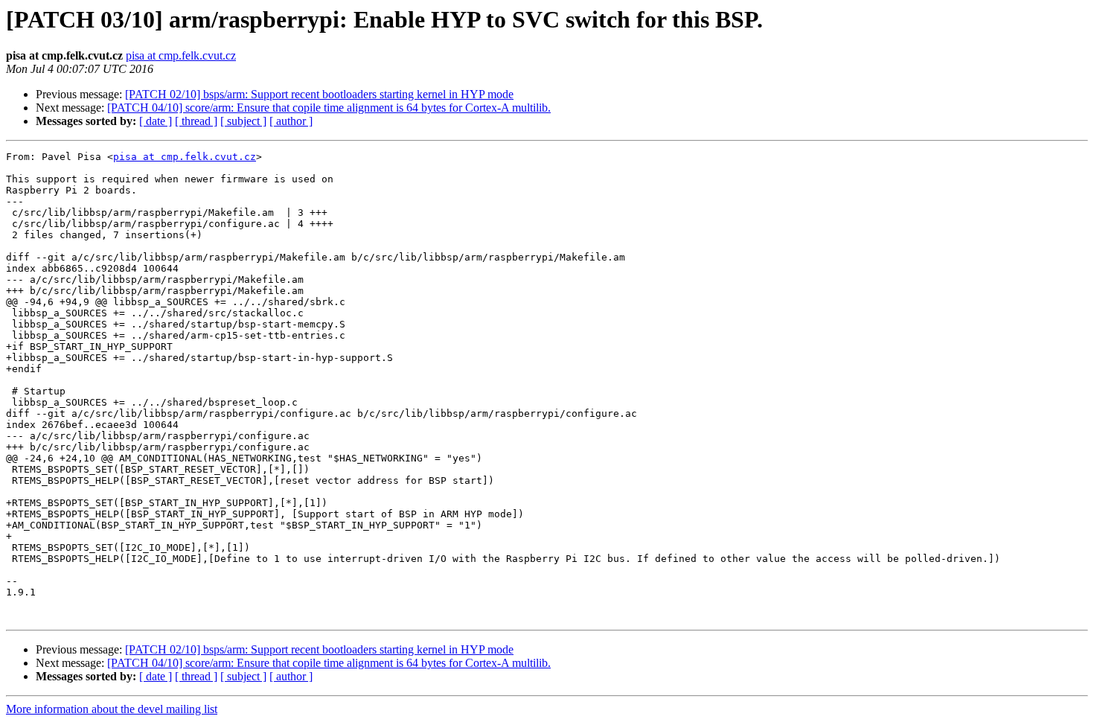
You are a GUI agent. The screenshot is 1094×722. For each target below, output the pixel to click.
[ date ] (155, 121)
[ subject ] (243, 121)
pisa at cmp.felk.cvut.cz (181, 55)
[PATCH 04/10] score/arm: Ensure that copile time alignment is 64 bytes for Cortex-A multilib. (329, 107)
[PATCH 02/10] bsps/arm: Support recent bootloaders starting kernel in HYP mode (319, 94)
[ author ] (291, 121)
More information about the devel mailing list (111, 709)
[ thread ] (196, 121)
